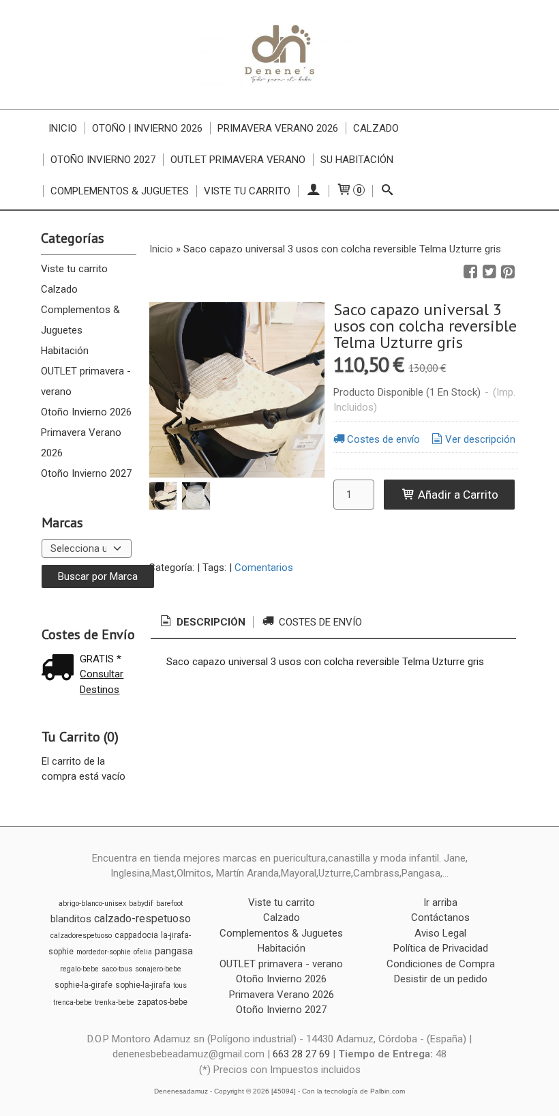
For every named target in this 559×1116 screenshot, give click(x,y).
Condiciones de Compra (441, 964)
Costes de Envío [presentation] (319, 622)
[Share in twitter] (489, 272)
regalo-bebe (79, 969)
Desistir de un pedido (440, 979)
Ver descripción (480, 439)
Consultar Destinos (101, 682)
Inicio (62, 128)
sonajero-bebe (158, 969)
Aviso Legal (440, 933)
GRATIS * (100, 659)
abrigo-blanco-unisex (92, 903)
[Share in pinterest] (507, 272)
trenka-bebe (114, 1002)
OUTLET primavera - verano (86, 381)
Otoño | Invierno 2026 (147, 128)
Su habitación (356, 159)
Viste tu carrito (247, 191)
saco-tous (117, 969)
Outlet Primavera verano (237, 159)
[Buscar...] (387, 191)
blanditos (70, 919)
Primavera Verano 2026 (277, 128)
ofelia (143, 952)
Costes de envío (383, 439)
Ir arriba (440, 902)
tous (180, 985)
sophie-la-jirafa (142, 985)
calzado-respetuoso (142, 918)
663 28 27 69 (301, 1054)
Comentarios (264, 567)
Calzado (376, 128)
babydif (141, 903)
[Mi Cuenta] (313, 191)
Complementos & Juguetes (119, 191)
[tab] (202, 622)
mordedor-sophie (103, 952)
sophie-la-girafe (83, 985)
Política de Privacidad (440, 948)
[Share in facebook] (470, 272)
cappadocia (136, 935)
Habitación (65, 350)
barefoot (169, 903)
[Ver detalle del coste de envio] (61, 668)
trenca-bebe (72, 1002)
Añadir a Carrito (456, 494)
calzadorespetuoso (81, 935)
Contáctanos (440, 917)
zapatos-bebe (162, 1002)
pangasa (174, 951)
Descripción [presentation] (209, 622)
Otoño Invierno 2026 (86, 412)
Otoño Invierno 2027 (102, 159)
